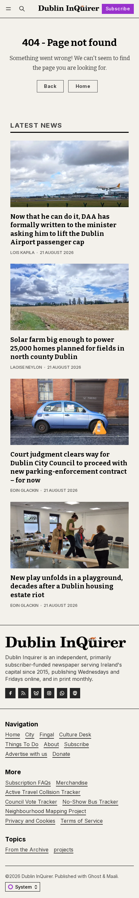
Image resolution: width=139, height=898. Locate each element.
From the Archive (26, 850)
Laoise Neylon (26, 367)
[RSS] (23, 693)
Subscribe (118, 8)
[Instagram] (49, 693)
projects (63, 850)
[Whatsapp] (62, 693)
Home (83, 86)
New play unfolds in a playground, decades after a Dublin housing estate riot (66, 586)
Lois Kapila (22, 252)
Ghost (94, 876)
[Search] (21, 9)
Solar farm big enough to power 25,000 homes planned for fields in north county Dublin (67, 348)
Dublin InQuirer (37, 876)
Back (50, 86)
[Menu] (9, 9)
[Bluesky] (36, 693)
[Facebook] (10, 693)
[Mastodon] (75, 693)
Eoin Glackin (24, 490)
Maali (112, 876)
